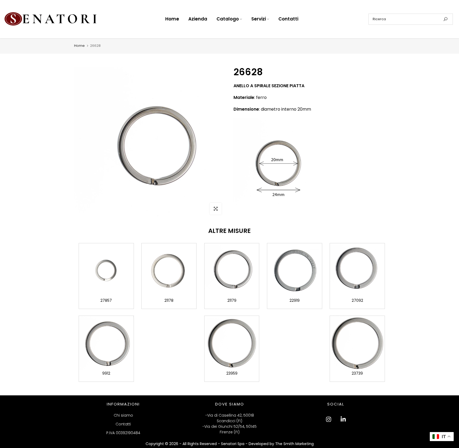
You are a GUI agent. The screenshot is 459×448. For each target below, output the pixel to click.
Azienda (197, 19)
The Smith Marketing (294, 443)
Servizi (258, 19)
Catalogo (227, 19)
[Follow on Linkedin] (343, 419)
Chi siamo (123, 415)
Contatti (288, 19)
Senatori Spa (233, 443)
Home (172, 19)
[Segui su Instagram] (328, 419)
